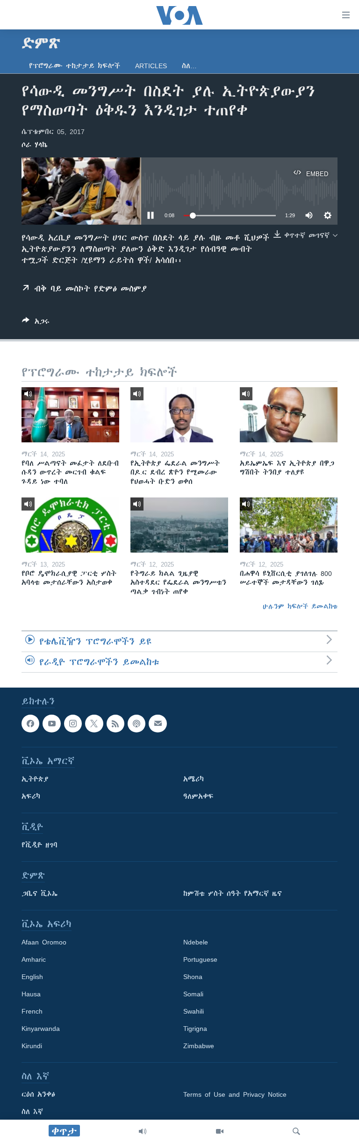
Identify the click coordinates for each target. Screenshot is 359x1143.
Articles (151, 66)
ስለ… (189, 66)
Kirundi (32, 1046)
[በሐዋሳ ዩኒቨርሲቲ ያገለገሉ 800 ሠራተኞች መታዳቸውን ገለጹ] (288, 525)
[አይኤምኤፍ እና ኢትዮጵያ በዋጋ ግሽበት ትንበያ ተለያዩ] (288, 414)
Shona (192, 977)
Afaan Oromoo (44, 942)
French (32, 1011)
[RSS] (115, 723)
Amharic (34, 959)
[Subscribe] (157, 723)
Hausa (31, 994)
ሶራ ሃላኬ (35, 145)
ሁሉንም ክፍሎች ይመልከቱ (300, 606)
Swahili (193, 1011)
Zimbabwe (198, 1046)
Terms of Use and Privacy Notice (235, 1094)
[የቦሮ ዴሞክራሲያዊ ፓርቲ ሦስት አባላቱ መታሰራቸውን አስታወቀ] (70, 525)
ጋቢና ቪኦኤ (39, 893)
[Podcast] (136, 723)
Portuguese (200, 959)
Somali (193, 994)
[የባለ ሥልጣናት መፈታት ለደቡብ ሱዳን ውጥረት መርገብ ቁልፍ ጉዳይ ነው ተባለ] (70, 414)
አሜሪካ (193, 779)
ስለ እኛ (32, 1112)
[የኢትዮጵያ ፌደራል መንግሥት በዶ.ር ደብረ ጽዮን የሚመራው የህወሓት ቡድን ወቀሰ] (179, 414)
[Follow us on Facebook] (30, 723)
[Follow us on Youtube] (51, 723)
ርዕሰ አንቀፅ (38, 1094)
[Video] (220, 1131)
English (32, 977)
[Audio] (143, 1131)
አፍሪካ (31, 796)
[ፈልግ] (296, 1131)
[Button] (36, 323)
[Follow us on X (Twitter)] (94, 723)
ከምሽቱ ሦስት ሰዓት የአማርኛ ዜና (232, 893)
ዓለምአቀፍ (198, 796)
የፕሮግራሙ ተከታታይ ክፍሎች (74, 66)
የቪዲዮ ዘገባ (39, 845)
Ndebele (195, 942)
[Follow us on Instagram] (73, 723)
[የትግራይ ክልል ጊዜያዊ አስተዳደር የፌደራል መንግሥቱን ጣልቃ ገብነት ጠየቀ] (179, 525)
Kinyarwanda (41, 1028)
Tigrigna (195, 1028)
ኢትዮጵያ (35, 779)
